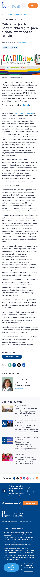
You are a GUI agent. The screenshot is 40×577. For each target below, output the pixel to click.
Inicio (3, 14)
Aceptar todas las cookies (11, 567)
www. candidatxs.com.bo (24, 113)
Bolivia (5, 47)
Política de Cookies (16, 533)
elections (14, 47)
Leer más (19, 389)
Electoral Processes (12, 357)
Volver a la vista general (13, 19)
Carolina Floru (22, 42)
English (26, 105)
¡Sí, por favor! (33, 491)
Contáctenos (30, 503)
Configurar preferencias (28, 566)
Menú (33, 5)
